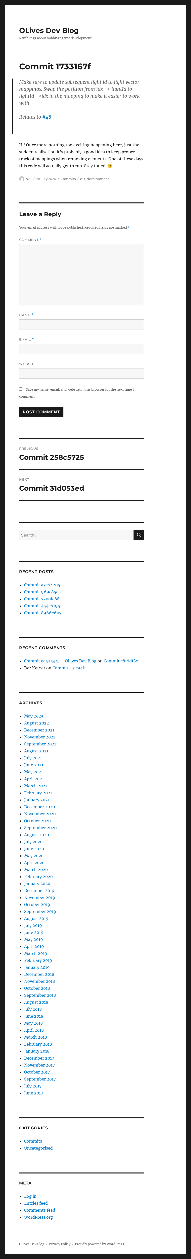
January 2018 (36, 1051)
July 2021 (33, 757)
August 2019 (36, 918)
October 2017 (37, 1072)
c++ (82, 179)
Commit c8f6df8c (121, 660)
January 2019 (37, 967)
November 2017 (39, 1065)
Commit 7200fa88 (41, 598)
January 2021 (36, 799)
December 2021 (39, 729)
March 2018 (35, 1037)
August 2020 (36, 834)
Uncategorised (38, 1148)
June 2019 (34, 932)
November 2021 (39, 736)
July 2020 (33, 841)
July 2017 (33, 1085)
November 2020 (40, 813)
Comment (30, 240)
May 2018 (33, 1023)
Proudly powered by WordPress (99, 1244)
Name (26, 315)
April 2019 (34, 946)
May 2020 (34, 855)
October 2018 (37, 988)
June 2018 (33, 1016)
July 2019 (33, 925)
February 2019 (38, 960)
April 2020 (34, 862)
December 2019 (39, 890)
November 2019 (39, 897)
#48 (46, 117)
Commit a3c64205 (42, 584)
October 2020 (37, 820)
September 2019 (40, 911)
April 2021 (34, 778)
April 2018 (34, 1030)
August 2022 (36, 722)
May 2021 (33, 771)
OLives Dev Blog (49, 30)
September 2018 (40, 995)
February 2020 (38, 876)
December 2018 (39, 974)
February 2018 (38, 1044)
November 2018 (39, 981)
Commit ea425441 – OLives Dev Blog (60, 660)
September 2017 (40, 1079)
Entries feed (36, 1203)
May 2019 (33, 939)
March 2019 (35, 953)
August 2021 (36, 750)
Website (27, 364)
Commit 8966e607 (42, 612)
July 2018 (33, 1009)
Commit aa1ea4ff (69, 667)
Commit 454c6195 (42, 605)
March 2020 (36, 869)
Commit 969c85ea (42, 591)
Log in (30, 1196)
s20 (29, 179)
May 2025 (34, 716)
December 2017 (39, 1058)
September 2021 (40, 743)
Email (26, 339)
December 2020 (39, 806)
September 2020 (40, 827)
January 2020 (37, 883)
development (98, 179)
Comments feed (39, 1210)
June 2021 (33, 764)
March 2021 (35, 785)
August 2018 (36, 1002)
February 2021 (38, 792)
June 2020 (34, 848)
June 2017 (33, 1092)
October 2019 (37, 904)
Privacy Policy (59, 1244)
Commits (68, 179)
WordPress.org (38, 1217)
